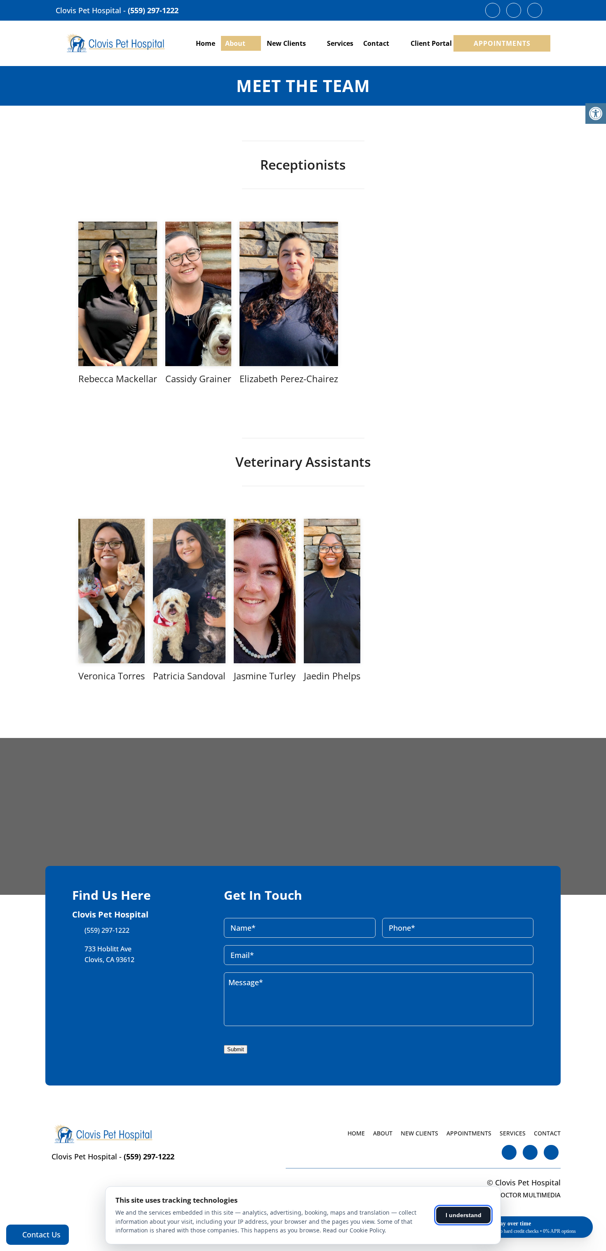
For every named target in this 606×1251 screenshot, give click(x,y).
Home (205, 43)
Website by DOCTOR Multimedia (510, 1195)
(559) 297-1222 (153, 10)
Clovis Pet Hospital (89, 10)
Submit (235, 1049)
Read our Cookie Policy (354, 1230)
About (235, 43)
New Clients (286, 43)
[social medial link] (492, 10)
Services (340, 43)
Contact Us (40, 1234)
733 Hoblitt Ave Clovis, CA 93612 (109, 954)
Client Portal (431, 43)
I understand (464, 1215)
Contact (376, 43)
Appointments (502, 43)
